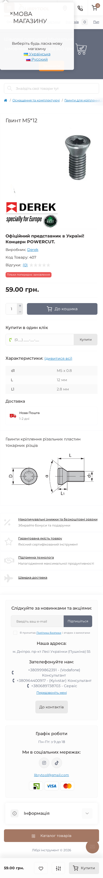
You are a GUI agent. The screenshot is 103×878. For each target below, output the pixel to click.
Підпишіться (78, 621)
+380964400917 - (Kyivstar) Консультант (54, 680)
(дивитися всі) (58, 358)
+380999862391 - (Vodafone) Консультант (54, 673)
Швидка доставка (32, 577)
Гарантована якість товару (40, 538)
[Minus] (20, 312)
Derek (32, 249)
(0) (25, 265)
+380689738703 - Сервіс (54, 685)
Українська (39, 54)
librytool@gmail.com (51, 775)
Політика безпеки (48, 632)
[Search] (10, 88)
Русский (39, 59)
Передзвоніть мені (51, 693)
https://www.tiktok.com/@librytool (57, 763)
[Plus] (20, 306)
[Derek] (32, 215)
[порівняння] (58, 868)
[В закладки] (41, 868)
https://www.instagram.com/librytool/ (44, 763)
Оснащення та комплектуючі (36, 100)
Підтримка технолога (36, 557)
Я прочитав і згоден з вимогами (55, 632)
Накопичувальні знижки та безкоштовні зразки (57, 519)
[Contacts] (80, 7)
